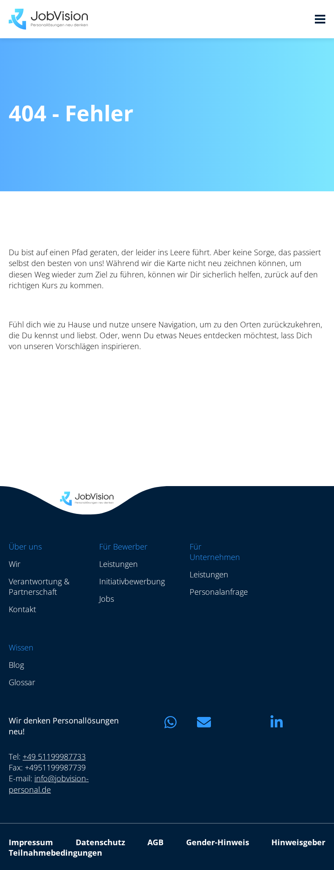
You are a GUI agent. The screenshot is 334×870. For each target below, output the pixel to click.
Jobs (106, 598)
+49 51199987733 (54, 756)
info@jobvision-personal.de (49, 783)
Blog (16, 665)
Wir (14, 564)
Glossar (22, 682)
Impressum (31, 842)
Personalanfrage (219, 592)
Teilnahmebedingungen (55, 852)
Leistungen (118, 564)
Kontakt (22, 609)
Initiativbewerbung (132, 581)
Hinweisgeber (298, 842)
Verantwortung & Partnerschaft (39, 586)
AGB (155, 842)
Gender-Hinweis (217, 842)
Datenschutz (100, 842)
